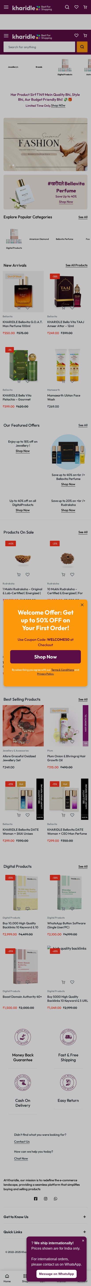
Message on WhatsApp (56, 1274)
